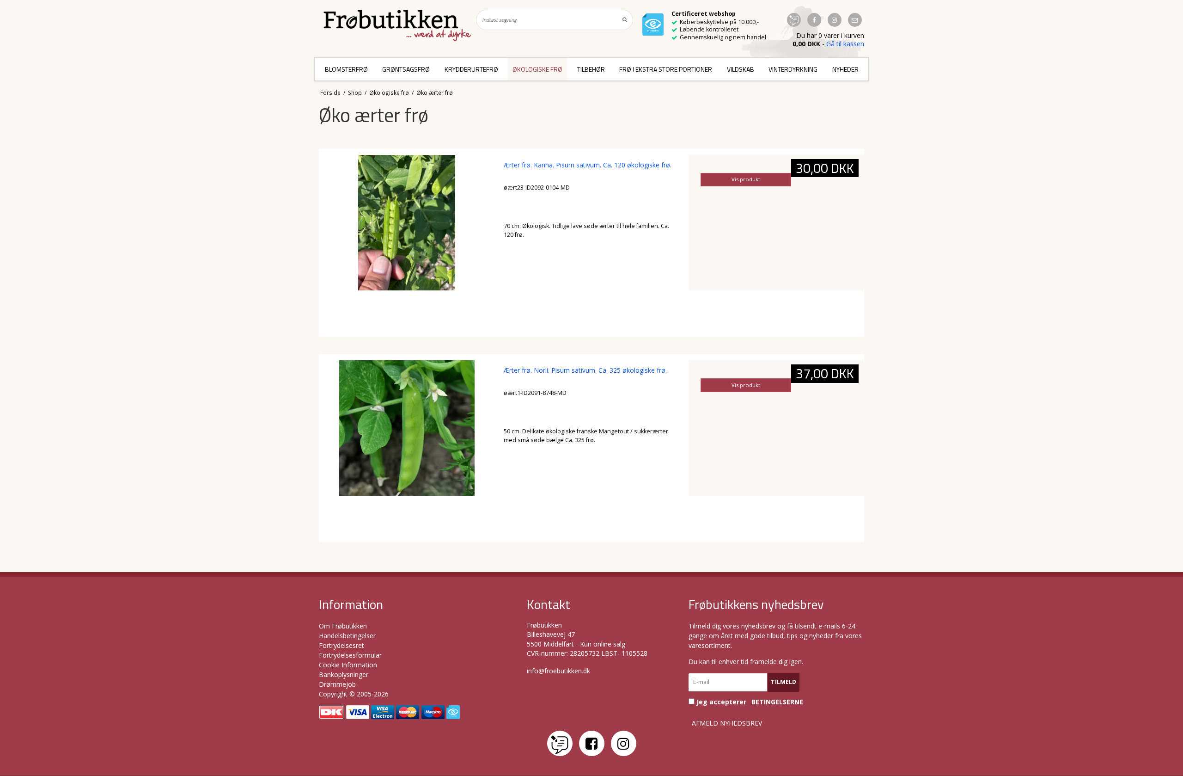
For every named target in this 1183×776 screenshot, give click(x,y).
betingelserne (777, 702)
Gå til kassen (845, 43)
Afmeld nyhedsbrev (727, 723)
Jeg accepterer (749, 701)
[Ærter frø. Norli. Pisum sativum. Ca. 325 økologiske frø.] (406, 448)
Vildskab (740, 69)
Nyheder (845, 69)
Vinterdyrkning (792, 69)
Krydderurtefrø (471, 69)
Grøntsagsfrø (406, 69)
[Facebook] (591, 743)
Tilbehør (591, 69)
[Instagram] (623, 743)
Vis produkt (746, 179)
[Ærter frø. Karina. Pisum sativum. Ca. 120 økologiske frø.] (406, 242)
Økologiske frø (537, 69)
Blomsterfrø (346, 69)
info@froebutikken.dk (558, 670)
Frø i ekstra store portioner (665, 69)
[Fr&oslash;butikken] (397, 25)
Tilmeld (783, 682)
